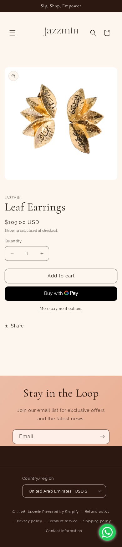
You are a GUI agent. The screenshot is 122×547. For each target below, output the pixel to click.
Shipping (12, 230)
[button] (12, 33)
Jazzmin (34, 512)
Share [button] (17, 325)
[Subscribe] (102, 436)
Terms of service (62, 521)
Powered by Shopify (60, 512)
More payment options (61, 308)
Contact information (64, 531)
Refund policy (97, 511)
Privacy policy (29, 521)
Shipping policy (97, 521)
